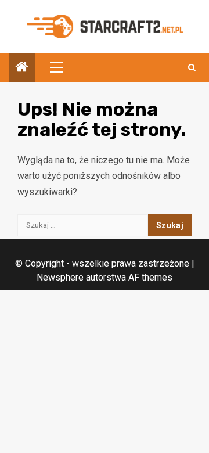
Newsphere (60, 277)
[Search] (192, 67)
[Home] (22, 68)
